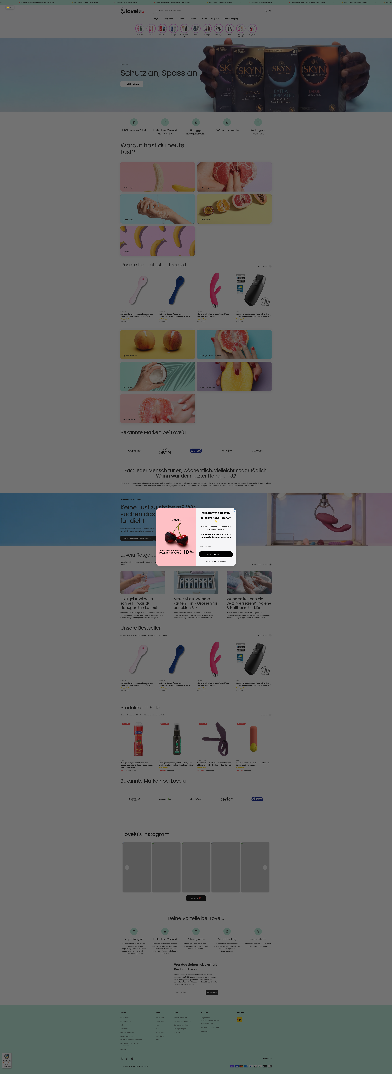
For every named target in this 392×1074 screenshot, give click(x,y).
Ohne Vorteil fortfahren (216, 561)
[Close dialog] (233, 510)
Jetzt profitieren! (216, 554)
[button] (10, 7)
